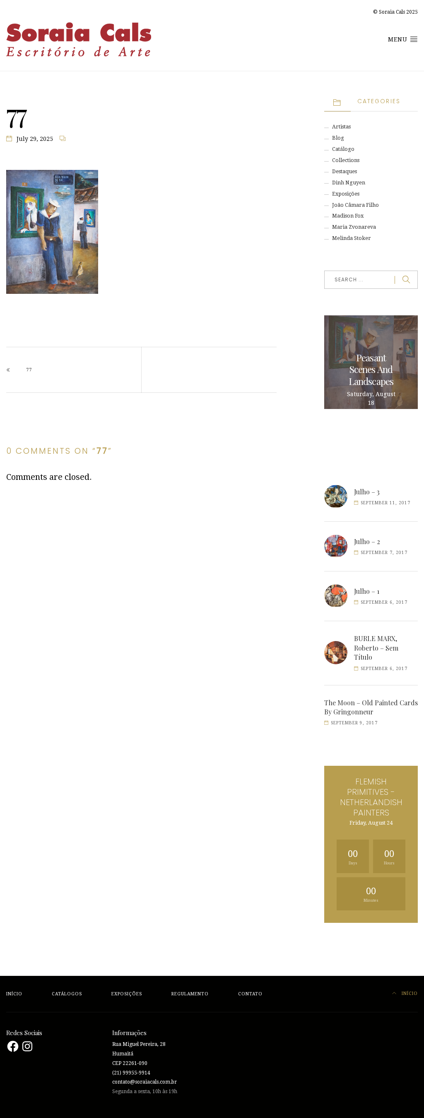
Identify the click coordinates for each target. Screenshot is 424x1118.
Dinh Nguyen (348, 182)
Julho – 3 (367, 491)
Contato (250, 994)
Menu (399, 39)
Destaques (344, 171)
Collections (345, 160)
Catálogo (343, 149)
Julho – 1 (366, 591)
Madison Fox (348, 216)
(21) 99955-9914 (131, 1073)
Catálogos (67, 994)
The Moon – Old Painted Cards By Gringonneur (371, 707)
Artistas (341, 126)
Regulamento (190, 994)
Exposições (345, 194)
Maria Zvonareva (354, 227)
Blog (338, 138)
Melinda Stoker (351, 238)
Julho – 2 (367, 541)
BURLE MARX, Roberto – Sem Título (376, 647)
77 (29, 370)
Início (14, 994)
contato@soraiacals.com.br (144, 1082)
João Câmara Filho (355, 205)
